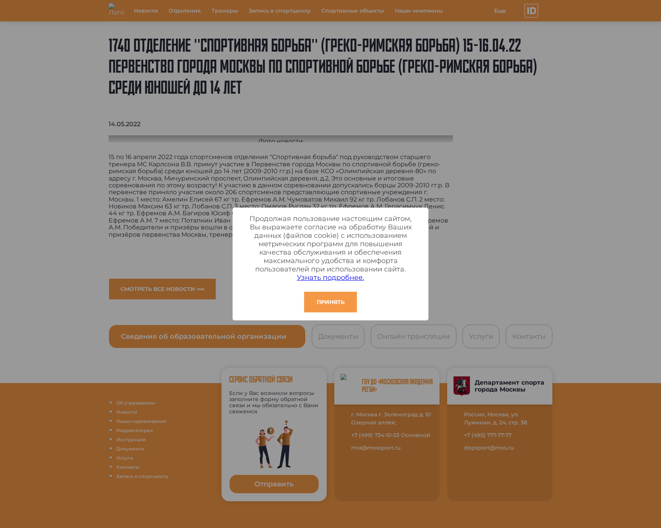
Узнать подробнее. (330, 277)
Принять (331, 302)
